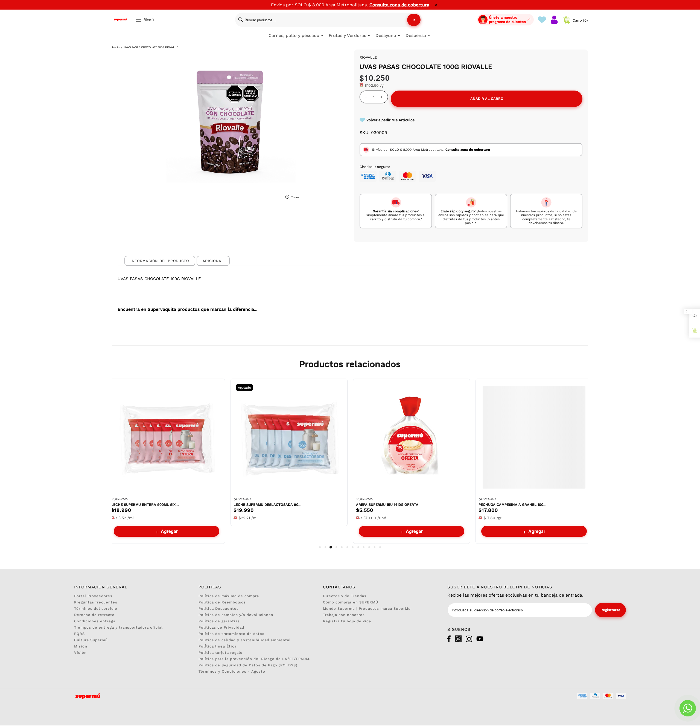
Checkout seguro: (375, 167)
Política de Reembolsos (222, 602)
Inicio (115, 47)
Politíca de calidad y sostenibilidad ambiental (245, 640)
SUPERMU (119, 499)
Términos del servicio (95, 608)
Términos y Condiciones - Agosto (232, 671)
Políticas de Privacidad (221, 627)
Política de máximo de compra (229, 596)
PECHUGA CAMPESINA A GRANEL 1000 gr (513, 505)
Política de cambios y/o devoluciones (236, 615)
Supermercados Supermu (120, 20)
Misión (80, 646)
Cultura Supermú (91, 640)
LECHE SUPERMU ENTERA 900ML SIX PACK (145, 505)
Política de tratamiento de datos (231, 634)
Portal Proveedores (93, 596)
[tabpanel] (166, 461)
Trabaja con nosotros (344, 615)
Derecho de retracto (94, 615)
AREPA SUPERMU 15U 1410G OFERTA (387, 505)
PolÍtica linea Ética (218, 646)
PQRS (79, 634)
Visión (80, 653)
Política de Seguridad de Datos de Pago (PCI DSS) (248, 665)
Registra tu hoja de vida (347, 621)
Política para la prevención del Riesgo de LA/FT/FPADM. (255, 659)
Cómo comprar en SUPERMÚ (350, 602)
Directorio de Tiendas (344, 596)
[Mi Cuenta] (554, 20)
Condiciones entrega (94, 621)
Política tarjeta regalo (221, 653)
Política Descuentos (219, 608)
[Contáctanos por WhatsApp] (687, 708)
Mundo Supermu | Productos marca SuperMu (367, 608)
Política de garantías (219, 621)
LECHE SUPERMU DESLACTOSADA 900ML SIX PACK (268, 505)
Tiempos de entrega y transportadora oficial (118, 627)
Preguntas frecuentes (95, 602)
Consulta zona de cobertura (399, 4)
